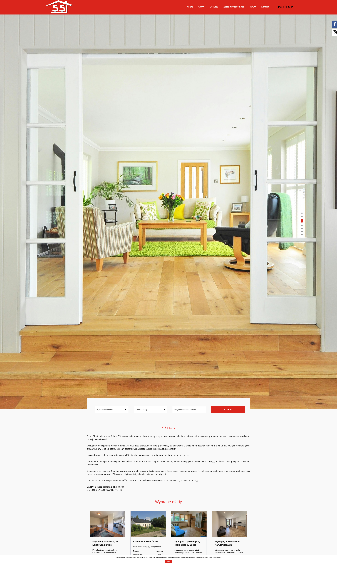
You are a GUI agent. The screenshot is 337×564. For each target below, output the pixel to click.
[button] (302, 213)
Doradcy (214, 7)
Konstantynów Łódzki (145, 541)
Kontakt (265, 7)
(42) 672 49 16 (286, 6)
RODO (252, 7)
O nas (190, 7)
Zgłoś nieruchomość (234, 7)
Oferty (201, 7)
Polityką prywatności (161, 557)
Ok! (168, 561)
